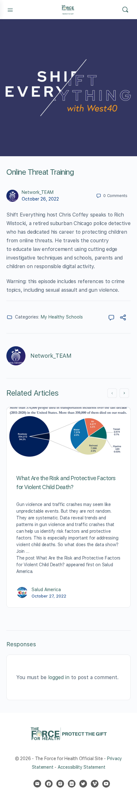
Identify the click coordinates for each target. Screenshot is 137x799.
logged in (58, 677)
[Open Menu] (10, 9)
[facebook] (49, 784)
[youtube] (106, 784)
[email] (37, 784)
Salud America (46, 589)
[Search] (125, 9)
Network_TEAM (38, 192)
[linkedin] (72, 784)
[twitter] (83, 784)
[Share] (123, 318)
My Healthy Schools (62, 316)
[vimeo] (94, 784)
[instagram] (60, 784)
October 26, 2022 (40, 199)
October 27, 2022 (49, 596)
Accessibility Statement (81, 767)
